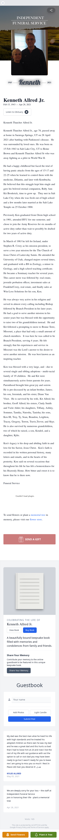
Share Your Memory (18, 670)
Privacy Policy (21, 827)
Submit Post (29, 719)
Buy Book (29, 630)
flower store (36, 519)
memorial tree (38, 514)
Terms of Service (37, 827)
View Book (14, 630)
